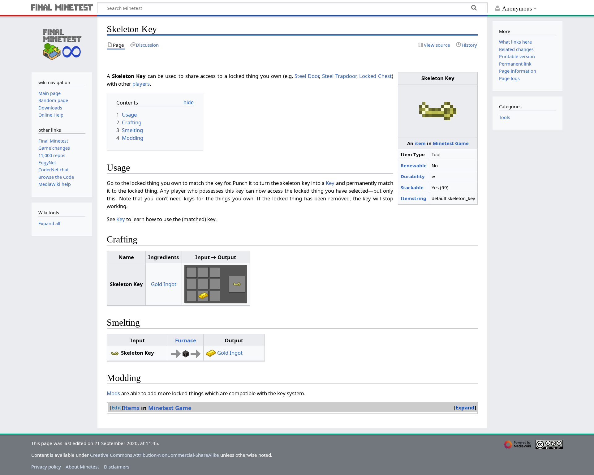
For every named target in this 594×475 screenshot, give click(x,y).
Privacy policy (46, 467)
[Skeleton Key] (237, 283)
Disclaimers (116, 467)
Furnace (185, 340)
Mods (113, 393)
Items (131, 408)
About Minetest (82, 467)
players (141, 83)
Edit (116, 407)
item (420, 143)
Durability (413, 176)
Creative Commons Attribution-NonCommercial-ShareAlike (154, 455)
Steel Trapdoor (339, 75)
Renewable (414, 165)
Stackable (412, 187)
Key (330, 182)
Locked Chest (375, 75)
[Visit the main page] (62, 43)
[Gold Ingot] (203, 295)
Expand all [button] (49, 223)
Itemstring (413, 198)
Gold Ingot (163, 284)
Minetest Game (451, 143)
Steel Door (307, 75)
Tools (504, 117)
